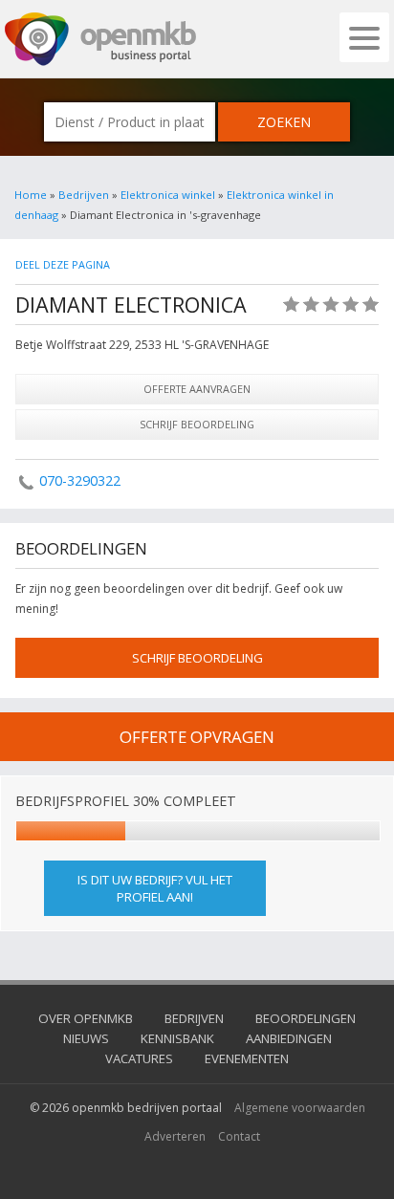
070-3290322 (79, 480)
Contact (239, 1136)
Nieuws (86, 1038)
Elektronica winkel (167, 194)
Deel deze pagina (62, 264)
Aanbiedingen (289, 1038)
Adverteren (175, 1136)
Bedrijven (83, 194)
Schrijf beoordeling (197, 424)
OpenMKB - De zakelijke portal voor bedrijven (100, 39)
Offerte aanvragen (197, 389)
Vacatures (139, 1058)
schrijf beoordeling (197, 657)
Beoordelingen (305, 1018)
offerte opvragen (197, 737)
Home (30, 194)
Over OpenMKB (85, 1018)
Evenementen (247, 1058)
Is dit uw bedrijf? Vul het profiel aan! (154, 888)
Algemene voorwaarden (299, 1108)
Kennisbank (177, 1038)
